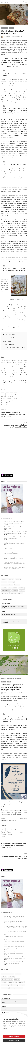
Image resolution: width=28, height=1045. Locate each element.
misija (3, 405)
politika (4, 582)
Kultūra (11, 27)
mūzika (13, 593)
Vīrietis (3, 681)
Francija (3, 399)
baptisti (16, 584)
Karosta (3, 401)
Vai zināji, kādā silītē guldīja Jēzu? (8, 614)
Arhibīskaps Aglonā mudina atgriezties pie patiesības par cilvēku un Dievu (15, 426)
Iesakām (4, 678)
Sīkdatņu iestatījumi (14, 1040)
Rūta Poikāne (7, 36)
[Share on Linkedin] (15, 829)
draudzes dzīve (13, 587)
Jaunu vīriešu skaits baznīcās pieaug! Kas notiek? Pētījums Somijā (13, 607)
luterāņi (4, 579)
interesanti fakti (6, 590)
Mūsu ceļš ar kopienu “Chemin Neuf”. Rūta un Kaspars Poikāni (14, 857)
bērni (22, 590)
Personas (18, 678)
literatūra (4, 834)
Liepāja (3, 403)
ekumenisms (10, 397)
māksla (14, 403)
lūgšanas (8, 403)
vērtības (18, 579)
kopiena (13, 401)
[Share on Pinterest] (11, 829)
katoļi (8, 401)
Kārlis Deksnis (7, 692)
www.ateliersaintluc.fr (7, 377)
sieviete (11, 582)
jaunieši (15, 399)
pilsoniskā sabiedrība (7, 584)
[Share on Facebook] (2, 829)
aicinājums (4, 397)
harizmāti (9, 399)
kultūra (4, 587)
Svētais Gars (9, 405)
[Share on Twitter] (7, 829)
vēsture (3, 836)
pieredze (15, 590)
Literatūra (10, 678)
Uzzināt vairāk (6, 1031)
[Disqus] (14, 451)
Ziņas (9, 681)
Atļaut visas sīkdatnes (14, 1036)
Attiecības (4, 27)
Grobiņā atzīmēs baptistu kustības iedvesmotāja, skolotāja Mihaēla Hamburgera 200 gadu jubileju (13, 414)
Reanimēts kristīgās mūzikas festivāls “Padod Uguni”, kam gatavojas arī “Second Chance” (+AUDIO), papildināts (13, 845)
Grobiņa (9, 832)
